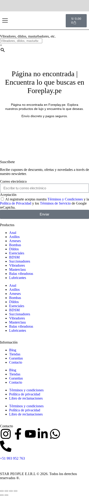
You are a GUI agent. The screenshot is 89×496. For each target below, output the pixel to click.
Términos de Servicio (55, 203)
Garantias (16, 358)
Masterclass (17, 269)
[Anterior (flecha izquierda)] (2, 495)
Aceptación (8, 195)
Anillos (14, 237)
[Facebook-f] (18, 434)
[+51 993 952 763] (5, 446)
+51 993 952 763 (12, 458)
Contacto (15, 362)
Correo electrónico (13, 181)
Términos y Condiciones (65, 199)
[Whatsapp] (55, 434)
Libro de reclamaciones (26, 398)
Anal (12, 233)
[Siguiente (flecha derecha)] (6, 495)
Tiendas (14, 354)
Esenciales (16, 253)
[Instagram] (5, 434)
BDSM (14, 257)
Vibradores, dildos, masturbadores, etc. (28, 36)
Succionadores (19, 261)
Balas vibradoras (21, 274)
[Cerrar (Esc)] (15, 491)
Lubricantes (17, 278)
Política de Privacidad (15, 203)
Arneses (15, 241)
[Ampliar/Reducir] (2, 491)
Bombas (15, 245)
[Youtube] (30, 434)
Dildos (14, 249)
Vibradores (17, 265)
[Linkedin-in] (42, 434)
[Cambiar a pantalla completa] (6, 491)
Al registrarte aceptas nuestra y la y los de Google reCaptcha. (44, 203)
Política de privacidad (24, 394)
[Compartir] (11, 491)
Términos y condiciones (26, 390)
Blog (12, 350)
